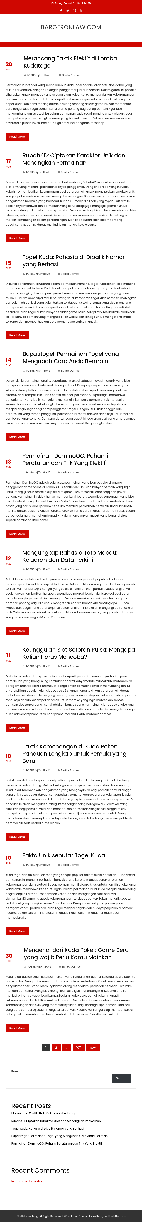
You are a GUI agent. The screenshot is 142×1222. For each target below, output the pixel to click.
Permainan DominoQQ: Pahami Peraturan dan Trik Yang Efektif (65, 459)
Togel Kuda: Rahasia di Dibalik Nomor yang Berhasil (74, 260)
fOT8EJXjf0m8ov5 (39, 75)
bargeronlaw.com (71, 27)
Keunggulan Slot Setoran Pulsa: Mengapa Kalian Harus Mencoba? (79, 653)
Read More (17, 136)
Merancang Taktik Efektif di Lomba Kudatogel (70, 62)
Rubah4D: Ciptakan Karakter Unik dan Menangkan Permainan (74, 159)
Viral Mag (97, 1216)
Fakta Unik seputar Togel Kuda (64, 855)
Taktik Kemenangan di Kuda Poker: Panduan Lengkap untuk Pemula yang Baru (74, 754)
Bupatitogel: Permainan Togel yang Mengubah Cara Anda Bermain (71, 357)
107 (78, 1047)
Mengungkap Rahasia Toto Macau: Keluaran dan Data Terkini (70, 556)
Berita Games (71, 75)
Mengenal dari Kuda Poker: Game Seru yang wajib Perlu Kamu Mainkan (76, 953)
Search (16, 1071)
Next (93, 1047)
